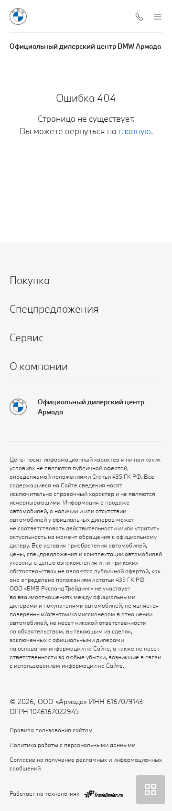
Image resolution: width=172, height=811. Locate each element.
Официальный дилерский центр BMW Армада (85, 46)
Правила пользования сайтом (51, 730)
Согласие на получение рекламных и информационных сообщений (86, 764)
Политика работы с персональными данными (72, 744)
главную (134, 131)
